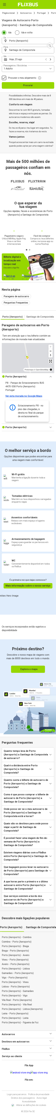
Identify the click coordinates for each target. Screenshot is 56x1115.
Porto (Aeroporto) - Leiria (15, 1018)
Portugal (41, 13)
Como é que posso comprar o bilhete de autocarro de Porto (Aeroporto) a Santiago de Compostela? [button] (26, 798)
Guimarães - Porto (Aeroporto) (18, 973)
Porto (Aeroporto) (12, 316)
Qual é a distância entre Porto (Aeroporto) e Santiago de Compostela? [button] (21, 769)
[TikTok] (31, 1087)
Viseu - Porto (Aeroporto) (15, 959)
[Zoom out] (50, 351)
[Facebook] (26, 1087)
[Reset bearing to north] (50, 355)
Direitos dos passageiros (23, 1098)
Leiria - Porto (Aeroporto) (15, 1013)
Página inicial (8, 13)
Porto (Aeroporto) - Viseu (15, 982)
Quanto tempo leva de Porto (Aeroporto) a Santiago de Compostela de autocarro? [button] (26, 755)
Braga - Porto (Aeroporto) (15, 950)
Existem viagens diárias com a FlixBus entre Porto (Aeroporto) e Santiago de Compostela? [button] (26, 856)
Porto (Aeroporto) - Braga (15, 946)
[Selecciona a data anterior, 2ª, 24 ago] (46, 59)
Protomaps (29, 369)
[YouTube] (28, 1087)
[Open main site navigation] (4, 4)
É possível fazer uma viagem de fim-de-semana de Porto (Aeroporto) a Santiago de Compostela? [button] (26, 842)
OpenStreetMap (42, 369)
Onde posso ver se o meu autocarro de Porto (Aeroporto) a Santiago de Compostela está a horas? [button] (25, 813)
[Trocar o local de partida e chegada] (49, 45)
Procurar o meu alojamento (22, 77)
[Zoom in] (50, 346)
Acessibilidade (29, 1101)
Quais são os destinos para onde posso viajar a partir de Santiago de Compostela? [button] (26, 827)
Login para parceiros (16, 1094)
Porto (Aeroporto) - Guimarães (18, 991)
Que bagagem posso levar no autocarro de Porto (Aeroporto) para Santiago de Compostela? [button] (26, 871)
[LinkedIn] (29, 1087)
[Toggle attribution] (51, 369)
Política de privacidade (38, 1094)
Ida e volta (26, 32)
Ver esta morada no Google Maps (23, 396)
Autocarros (26, 13)
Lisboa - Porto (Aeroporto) (16, 986)
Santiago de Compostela (40, 316)
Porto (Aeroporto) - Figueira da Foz (20, 1022)
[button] (28, 41)
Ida (9, 32)
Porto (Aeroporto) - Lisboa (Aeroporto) (22, 1009)
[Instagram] (27, 1087)
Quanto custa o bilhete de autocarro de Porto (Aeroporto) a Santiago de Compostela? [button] (26, 784)
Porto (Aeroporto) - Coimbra (16, 937)
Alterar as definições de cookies (31, 1105)
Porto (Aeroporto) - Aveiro (15, 955)
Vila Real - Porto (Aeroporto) (17, 1000)
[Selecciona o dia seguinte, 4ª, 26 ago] (50, 59)
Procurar (28, 85)
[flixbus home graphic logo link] (28, 4)
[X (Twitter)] (30, 1087)
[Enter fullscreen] (50, 361)
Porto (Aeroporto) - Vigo (14, 995)
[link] (28, 686)
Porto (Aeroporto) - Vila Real (17, 1004)
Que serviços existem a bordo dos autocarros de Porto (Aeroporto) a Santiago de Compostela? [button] (23, 900)
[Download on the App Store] (39, 1072)
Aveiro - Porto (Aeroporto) (15, 964)
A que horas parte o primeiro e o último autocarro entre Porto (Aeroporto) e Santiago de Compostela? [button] (26, 885)
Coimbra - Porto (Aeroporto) (16, 941)
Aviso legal (42, 1098)
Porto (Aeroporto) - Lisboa (16, 968)
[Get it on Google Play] (20, 1072)
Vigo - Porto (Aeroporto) (14, 977)
